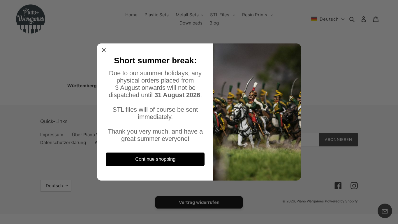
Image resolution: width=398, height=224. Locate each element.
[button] (103, 50)
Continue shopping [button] (155, 159)
